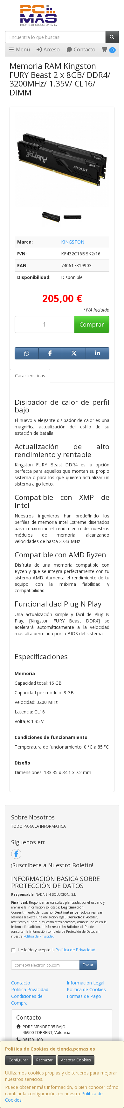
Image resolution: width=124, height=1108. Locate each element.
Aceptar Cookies (76, 1060)
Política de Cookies (86, 989)
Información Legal (85, 983)
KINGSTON (72, 242)
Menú (22, 49)
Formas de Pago (84, 996)
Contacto (83, 49)
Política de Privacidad (39, 936)
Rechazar (44, 1060)
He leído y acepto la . (57, 950)
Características (30, 376)
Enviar (88, 965)
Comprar (91, 324)
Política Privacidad (29, 989)
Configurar (18, 1060)
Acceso (51, 49)
